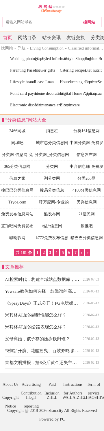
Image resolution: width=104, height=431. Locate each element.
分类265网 (86, 178)
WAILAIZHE (72, 397)
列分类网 (52, 178)
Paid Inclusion (52, 385)
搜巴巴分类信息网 (17, 190)
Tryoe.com (17, 202)
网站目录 (27, 37)
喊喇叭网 (17, 238)
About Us (10, 384)
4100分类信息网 (87, 190)
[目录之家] (52, 8)
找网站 (7, 48)
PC (62, 419)
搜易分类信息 (52, 190)
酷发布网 (52, 214)
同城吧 (17, 143)
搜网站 (89, 22)
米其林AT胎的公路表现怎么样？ (35, 327)
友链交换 (75, 37)
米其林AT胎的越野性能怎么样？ (35, 315)
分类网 (52, 166)
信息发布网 (87, 154)
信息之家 (17, 178)
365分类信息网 (17, 166)
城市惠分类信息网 (52, 143)
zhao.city (56, 410)
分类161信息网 (86, 131)
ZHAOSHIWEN (93, 397)
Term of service (93, 385)
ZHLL (52, 397)
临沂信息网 (52, 226)
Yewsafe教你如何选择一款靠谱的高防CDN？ (47, 291)
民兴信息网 (87, 202)
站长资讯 (51, 37)
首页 (7, 37)
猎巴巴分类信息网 (86, 238)
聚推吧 (87, 226)
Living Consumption (47, 48)
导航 (21, 48)
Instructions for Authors (72, 385)
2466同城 (17, 131)
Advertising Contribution (31, 385)
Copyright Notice (10, 398)
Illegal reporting (31, 398)
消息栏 (52, 131)
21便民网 (87, 214)
